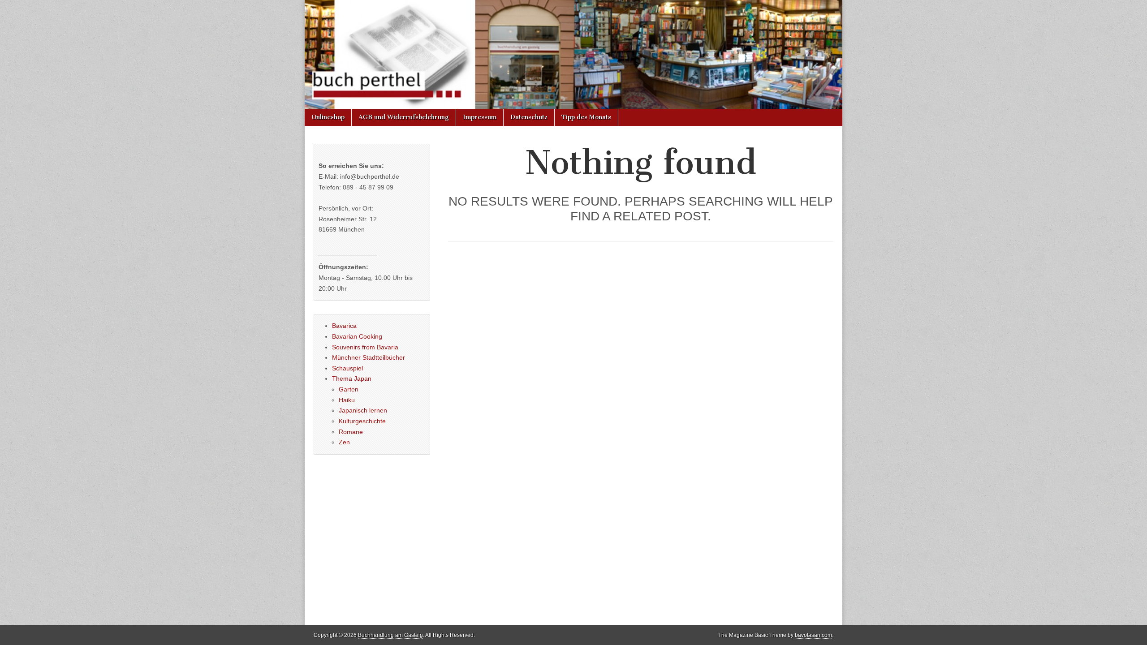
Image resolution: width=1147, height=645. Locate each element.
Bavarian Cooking (357, 336)
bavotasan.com (813, 635)
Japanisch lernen (363, 410)
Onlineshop (328, 117)
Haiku (347, 400)
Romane (351, 431)
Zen (344, 442)
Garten (348, 389)
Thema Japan (351, 378)
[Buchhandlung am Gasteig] (573, 54)
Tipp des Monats (586, 117)
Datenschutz (529, 117)
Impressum (479, 117)
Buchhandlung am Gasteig (390, 635)
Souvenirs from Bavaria (365, 347)
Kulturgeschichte (362, 421)
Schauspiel (347, 368)
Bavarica (344, 325)
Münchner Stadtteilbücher (368, 357)
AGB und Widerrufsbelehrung (403, 117)
